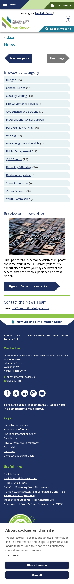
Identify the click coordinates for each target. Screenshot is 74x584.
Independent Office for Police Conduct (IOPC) (29, 499)
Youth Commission (18, 199)
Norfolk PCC (15, 22)
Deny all (37, 575)
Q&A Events (14, 159)
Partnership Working (19, 127)
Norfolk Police (44, 13)
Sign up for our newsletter (28, 286)
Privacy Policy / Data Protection (21, 442)
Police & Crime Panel (15, 482)
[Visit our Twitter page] (16, 393)
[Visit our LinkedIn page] (24, 393)
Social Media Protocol (16, 425)
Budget (11, 80)
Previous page (19, 58)
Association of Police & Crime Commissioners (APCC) (33, 504)
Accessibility (11, 447)
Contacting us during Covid (19, 455)
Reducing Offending (19, 167)
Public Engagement (18, 151)
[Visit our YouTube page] (42, 393)
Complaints (10, 438)
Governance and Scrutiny (22, 111)
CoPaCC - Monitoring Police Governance (27, 487)
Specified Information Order (20, 433)
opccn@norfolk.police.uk (21, 377)
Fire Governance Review (22, 103)
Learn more (12, 555)
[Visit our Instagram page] (33, 393)
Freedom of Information (17, 429)
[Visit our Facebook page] (7, 393)
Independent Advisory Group (25, 119)
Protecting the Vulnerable (22, 143)
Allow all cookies (37, 565)
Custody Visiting (16, 96)
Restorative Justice (18, 175)
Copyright (9, 451)
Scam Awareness (17, 183)
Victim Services (16, 191)
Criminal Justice (15, 88)
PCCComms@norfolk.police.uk (30, 308)
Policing (11, 135)
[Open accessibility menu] (68, 19)
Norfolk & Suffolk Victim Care (20, 478)
